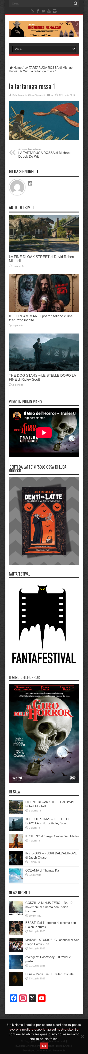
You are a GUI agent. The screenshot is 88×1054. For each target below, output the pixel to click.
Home (18, 67)
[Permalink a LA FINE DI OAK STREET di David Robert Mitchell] (44, 233)
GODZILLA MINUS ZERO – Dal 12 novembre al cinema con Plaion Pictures (49, 907)
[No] (82, 1036)
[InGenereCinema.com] (44, 29)
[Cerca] (75, 3)
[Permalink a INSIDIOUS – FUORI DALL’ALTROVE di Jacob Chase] (16, 858)
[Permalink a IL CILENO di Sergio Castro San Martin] (16, 841)
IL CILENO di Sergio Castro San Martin (52, 836)
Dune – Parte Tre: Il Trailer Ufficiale (49, 974)
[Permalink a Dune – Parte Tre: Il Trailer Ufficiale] (16, 979)
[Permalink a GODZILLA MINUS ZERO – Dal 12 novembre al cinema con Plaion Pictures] (16, 908)
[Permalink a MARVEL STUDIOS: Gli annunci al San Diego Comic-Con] (16, 945)
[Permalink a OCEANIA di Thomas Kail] (16, 875)
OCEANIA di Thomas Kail (42, 870)
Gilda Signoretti (36, 95)
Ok (44, 1046)
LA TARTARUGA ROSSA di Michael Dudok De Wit (44, 153)
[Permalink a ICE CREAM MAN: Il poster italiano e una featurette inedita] (44, 293)
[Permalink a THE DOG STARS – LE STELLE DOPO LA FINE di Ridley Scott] (44, 352)
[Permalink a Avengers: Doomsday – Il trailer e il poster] (16, 962)
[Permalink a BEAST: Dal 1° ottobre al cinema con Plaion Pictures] (16, 928)
